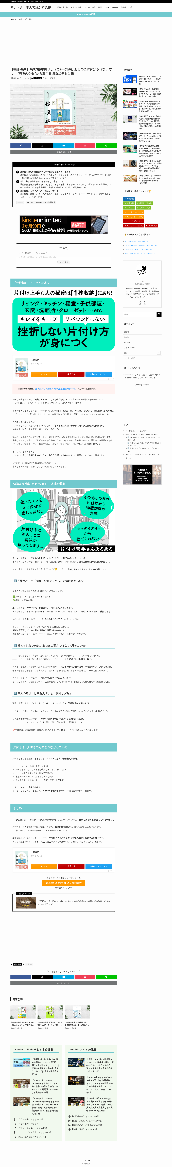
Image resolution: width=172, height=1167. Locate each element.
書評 (126, 353)
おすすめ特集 (129, 348)
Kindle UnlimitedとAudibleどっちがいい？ (141, 245)
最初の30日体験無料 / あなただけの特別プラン (56, 389)
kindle (126, 337)
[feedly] (89, 1160)
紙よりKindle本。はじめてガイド (138, 241)
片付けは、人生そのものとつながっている (142, 454)
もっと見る (63, 262)
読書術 (126, 332)
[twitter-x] (140, 303)
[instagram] (144, 303)
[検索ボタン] (130, 7)
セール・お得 (129, 358)
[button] (20, 145)
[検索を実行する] (159, 314)
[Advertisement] (86, 40)
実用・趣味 (37, 78)
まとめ (128, 458)
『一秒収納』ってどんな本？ (34, 253)
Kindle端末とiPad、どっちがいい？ (138, 249)
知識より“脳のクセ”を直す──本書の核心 (39, 257)
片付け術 (29, 964)
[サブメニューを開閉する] (159, 353)
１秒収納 (35, 360)
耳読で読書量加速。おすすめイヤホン (140, 253)
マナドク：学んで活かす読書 (30, 7)
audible (127, 342)
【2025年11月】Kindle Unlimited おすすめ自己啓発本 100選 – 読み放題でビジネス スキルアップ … (74, 902)
